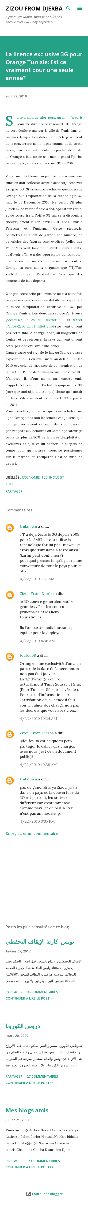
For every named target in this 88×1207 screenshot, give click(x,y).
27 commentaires (42, 1076)
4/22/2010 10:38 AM (38, 764)
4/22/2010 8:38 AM (37, 640)
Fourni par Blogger (47, 1194)
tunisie (12, 484)
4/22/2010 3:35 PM (37, 821)
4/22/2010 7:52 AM (37, 578)
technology (53, 477)
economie (31, 477)
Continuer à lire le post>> (30, 998)
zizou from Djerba (34, 8)
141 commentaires (43, 1161)
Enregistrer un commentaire (32, 833)
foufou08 (28, 655)
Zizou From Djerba (37, 593)
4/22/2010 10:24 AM (38, 718)
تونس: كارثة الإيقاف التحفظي (40, 941)
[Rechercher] (68, 8)
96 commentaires (42, 992)
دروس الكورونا (23, 1026)
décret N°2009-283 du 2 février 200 (35, 320)
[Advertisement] (44, 880)
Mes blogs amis (27, 1110)
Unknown (28, 526)
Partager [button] (14, 491)
